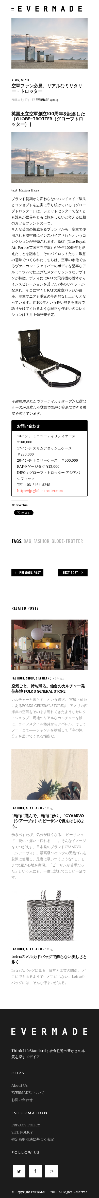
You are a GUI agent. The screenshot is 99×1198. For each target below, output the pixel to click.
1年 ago (59, 678)
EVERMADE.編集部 (47, 100)
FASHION (42, 541)
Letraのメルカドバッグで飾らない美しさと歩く (49, 959)
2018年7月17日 (21, 100)
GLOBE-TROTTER (67, 541)
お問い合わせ (22, 1099)
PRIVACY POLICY (25, 1125)
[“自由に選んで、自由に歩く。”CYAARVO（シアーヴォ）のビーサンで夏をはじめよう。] (49, 774)
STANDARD (44, 678)
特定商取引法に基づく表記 (32, 1139)
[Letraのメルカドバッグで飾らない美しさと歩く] (49, 916)
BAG (27, 541)
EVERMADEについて (28, 1092)
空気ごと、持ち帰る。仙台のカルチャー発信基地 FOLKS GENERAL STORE (48, 688)
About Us (19, 1085)
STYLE (25, 80)
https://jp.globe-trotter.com (40, 490)
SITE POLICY (22, 1132)
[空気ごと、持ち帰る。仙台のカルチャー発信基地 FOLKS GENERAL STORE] (49, 645)
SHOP (30, 678)
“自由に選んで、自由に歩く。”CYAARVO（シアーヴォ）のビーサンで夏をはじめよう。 (48, 821)
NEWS (15, 80)
